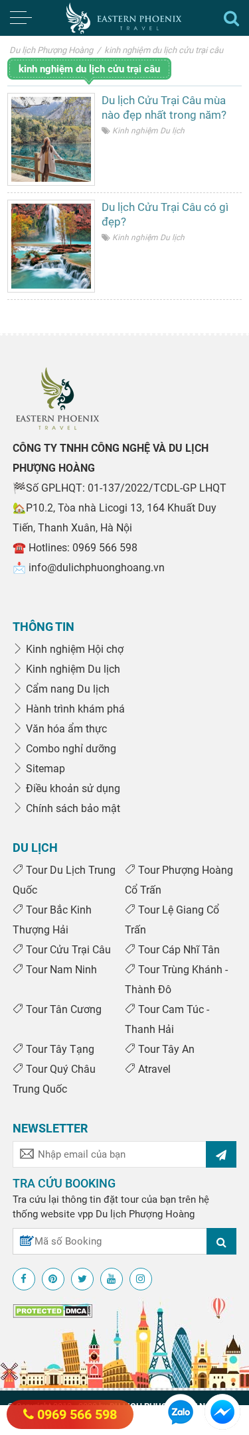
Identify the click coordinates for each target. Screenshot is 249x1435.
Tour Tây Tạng (58, 1049)
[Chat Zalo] (181, 1411)
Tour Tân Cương (62, 1009)
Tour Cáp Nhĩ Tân (177, 949)
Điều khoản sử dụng (71, 788)
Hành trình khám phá (74, 709)
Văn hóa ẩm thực (65, 728)
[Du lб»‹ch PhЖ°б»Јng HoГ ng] (57, 398)
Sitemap (44, 768)
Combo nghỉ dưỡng (69, 748)
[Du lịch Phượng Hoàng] (124, 18)
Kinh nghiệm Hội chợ (73, 649)
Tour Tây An (165, 1049)
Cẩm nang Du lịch (66, 689)
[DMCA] (52, 1310)
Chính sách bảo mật (71, 808)
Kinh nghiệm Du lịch (148, 130)
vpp (85, 1214)
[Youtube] (111, 1279)
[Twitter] (82, 1279)
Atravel (153, 1069)
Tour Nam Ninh (60, 969)
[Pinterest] (53, 1279)
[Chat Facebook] (222, 1411)
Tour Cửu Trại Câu (67, 949)
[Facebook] (24, 1279)
